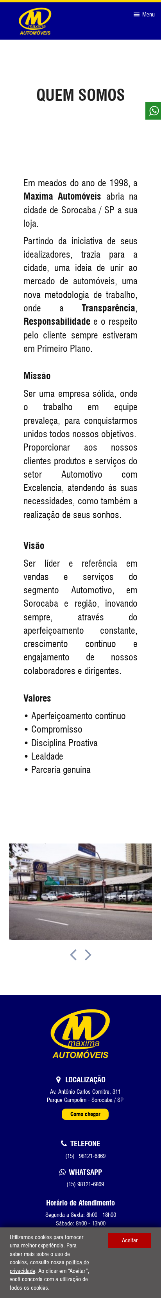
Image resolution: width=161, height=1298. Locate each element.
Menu (148, 14)
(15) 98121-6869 (85, 1184)
